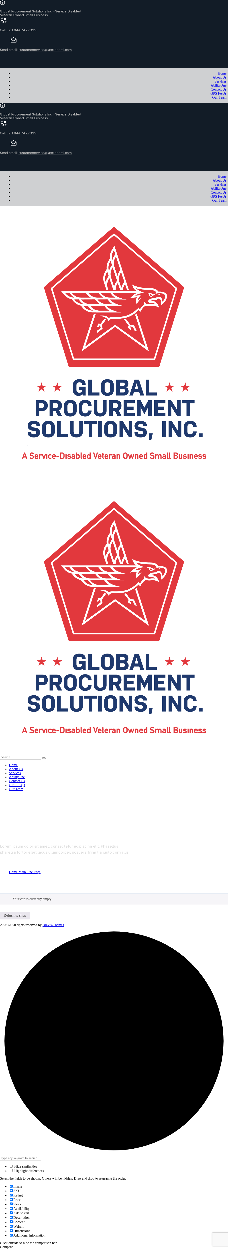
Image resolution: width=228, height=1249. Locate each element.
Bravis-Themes (53, 925)
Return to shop (15, 915)
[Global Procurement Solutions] (114, 478)
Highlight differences (28, 1171)
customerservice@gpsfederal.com (45, 50)
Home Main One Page (25, 872)
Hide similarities (25, 1166)
